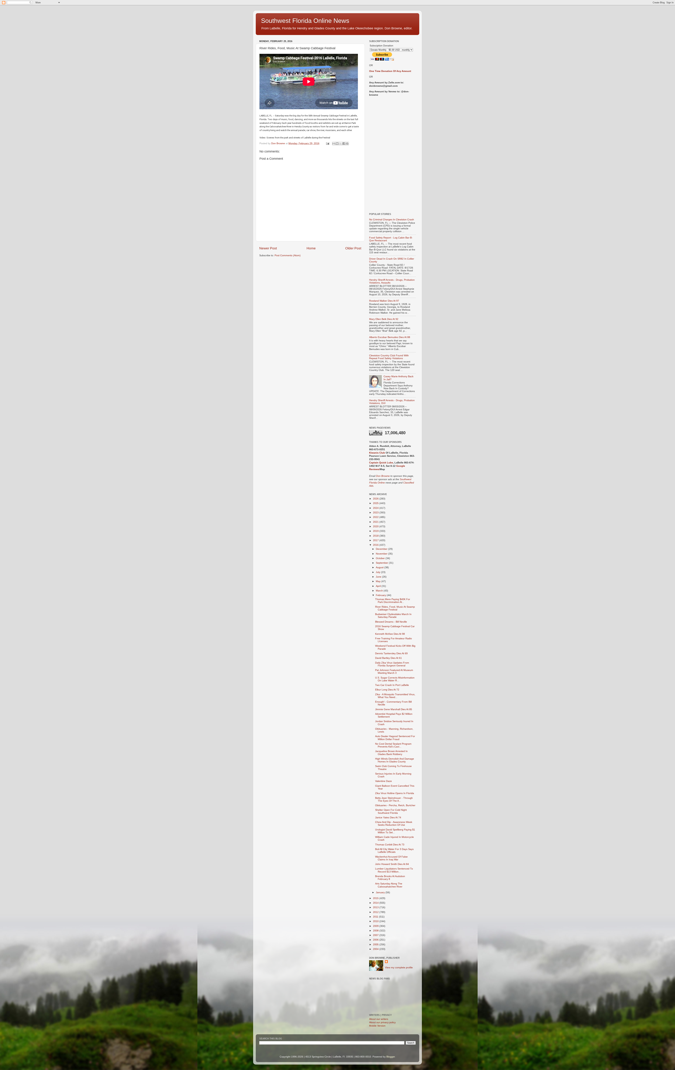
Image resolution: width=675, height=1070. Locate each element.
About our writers (378, 1019)
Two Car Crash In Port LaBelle (392, 685)
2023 (376, 512)
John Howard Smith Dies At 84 (392, 864)
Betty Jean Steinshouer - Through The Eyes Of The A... (394, 799)
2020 (376, 526)
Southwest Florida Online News (305, 20)
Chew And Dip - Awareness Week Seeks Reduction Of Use (393, 823)
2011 (376, 916)
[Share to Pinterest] (347, 143)
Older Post (353, 248)
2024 (376, 508)
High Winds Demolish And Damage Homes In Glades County (394, 760)
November (382, 553)
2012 (376, 912)
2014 (376, 903)
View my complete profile (399, 967)
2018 (376, 535)
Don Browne (383, 476)
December (382, 549)
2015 (376, 898)
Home (311, 248)
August (380, 567)
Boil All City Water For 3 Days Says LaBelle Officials (394, 850)
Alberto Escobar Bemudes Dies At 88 (389, 337)
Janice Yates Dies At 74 (388, 817)
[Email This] (334, 143)
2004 (376, 949)
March (380, 590)
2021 (376, 522)
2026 (376, 498)
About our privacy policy (382, 1022)
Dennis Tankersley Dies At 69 (391, 653)
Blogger (390, 1056)
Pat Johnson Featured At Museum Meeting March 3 (394, 671)
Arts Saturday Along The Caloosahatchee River (388, 885)
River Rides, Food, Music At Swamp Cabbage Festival (395, 608)
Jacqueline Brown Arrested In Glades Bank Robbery (391, 752)
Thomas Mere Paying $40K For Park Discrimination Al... (392, 600)
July (378, 572)
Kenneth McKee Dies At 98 (390, 634)
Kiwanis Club (377, 452)
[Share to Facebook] (344, 143)
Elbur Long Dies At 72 (387, 689)
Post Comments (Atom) (288, 255)
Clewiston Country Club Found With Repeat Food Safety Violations (389, 357)
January (380, 892)
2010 (376, 921)
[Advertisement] (392, 155)
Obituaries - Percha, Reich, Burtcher (395, 805)
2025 (376, 503)
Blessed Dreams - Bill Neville (391, 621)
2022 (376, 517)
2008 (376, 930)
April (378, 586)
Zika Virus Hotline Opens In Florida (394, 793)
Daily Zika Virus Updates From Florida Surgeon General (392, 664)
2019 (376, 531)
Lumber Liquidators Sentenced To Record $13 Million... (394, 870)
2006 (376, 939)
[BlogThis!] (337, 143)
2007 (376, 935)
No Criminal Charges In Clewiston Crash (391, 219)
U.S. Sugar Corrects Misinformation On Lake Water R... (394, 679)
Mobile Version (377, 1025)
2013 (376, 907)
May (378, 581)
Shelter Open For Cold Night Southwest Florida (391, 811)
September (382, 563)
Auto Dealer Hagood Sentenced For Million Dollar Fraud (395, 737)
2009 (376, 926)
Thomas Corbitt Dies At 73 (389, 844)
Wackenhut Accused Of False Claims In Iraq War (391, 858)
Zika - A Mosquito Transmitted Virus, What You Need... (395, 696)
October (380, 558)
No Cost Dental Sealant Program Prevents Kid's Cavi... (393, 745)
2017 (376, 540)
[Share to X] (340, 143)
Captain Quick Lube (381, 462)
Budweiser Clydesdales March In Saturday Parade (393, 615)
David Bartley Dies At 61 (388, 658)
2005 (376, 944)
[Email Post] (327, 143)
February (381, 595)
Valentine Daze (383, 781)
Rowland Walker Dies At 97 (384, 301)
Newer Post (268, 248)
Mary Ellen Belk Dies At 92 (383, 319)
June (379, 576)
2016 (376, 545)
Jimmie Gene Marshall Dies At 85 (393, 709)
